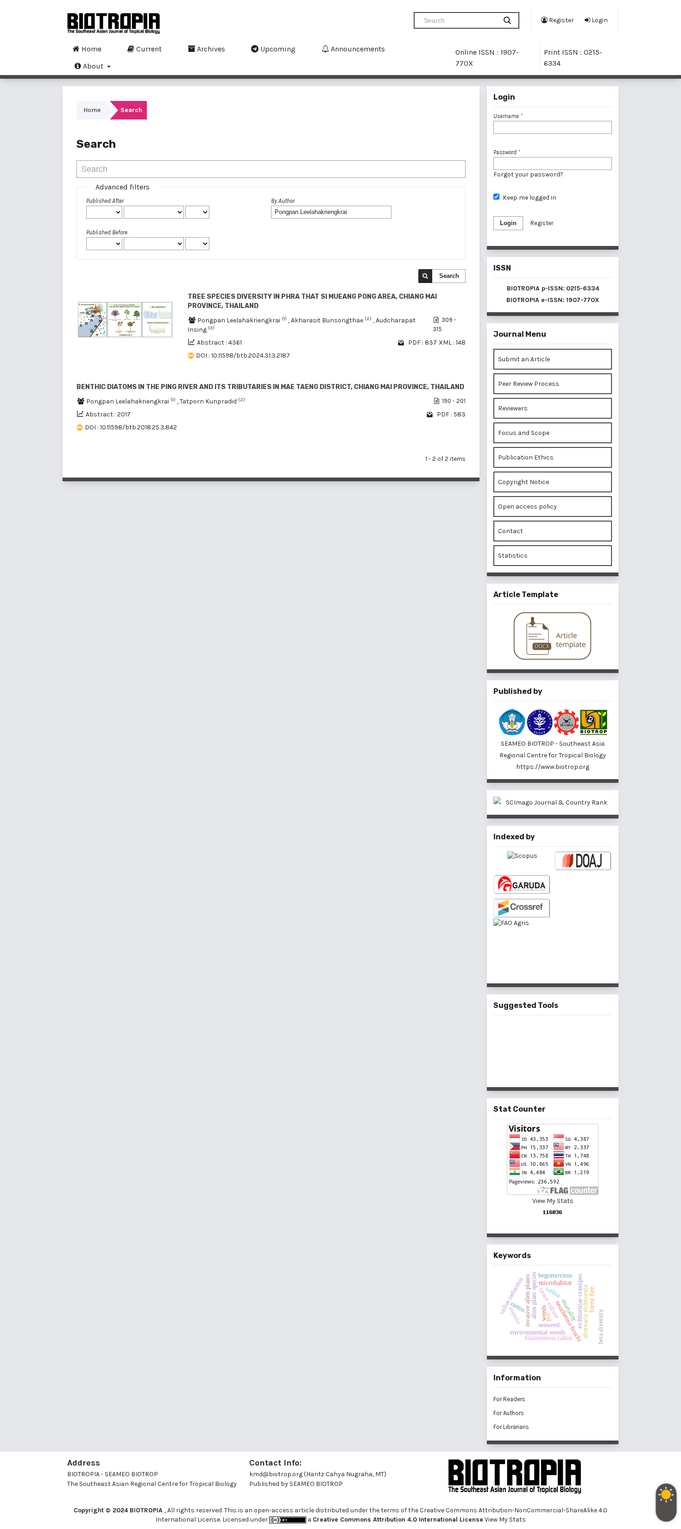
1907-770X (582, 300)
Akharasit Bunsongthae (332, 320)
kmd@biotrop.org (276, 1474)
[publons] (568, 1035)
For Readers (509, 1399)
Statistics (513, 556)
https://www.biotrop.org (552, 767)
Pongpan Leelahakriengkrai (242, 320)
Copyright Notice (523, 482)
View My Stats (553, 1201)
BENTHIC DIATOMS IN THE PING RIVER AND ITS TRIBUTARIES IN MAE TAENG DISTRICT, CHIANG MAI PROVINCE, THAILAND (270, 387)
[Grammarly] (538, 1066)
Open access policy (527, 506)
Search (449, 275)
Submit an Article (524, 359)
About (93, 66)
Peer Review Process (528, 384)
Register (561, 20)
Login (599, 20)
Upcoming (277, 48)
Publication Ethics (526, 457)
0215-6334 (582, 288)
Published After (105, 200)
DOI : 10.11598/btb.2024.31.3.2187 (243, 355)
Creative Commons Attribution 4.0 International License (398, 1519)
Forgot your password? (528, 174)
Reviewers (513, 408)
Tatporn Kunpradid (212, 401)
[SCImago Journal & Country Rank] (552, 802)
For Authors (508, 1412)
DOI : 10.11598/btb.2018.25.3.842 (131, 427)
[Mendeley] (538, 1035)
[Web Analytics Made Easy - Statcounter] (552, 1212)
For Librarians (511, 1426)
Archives (210, 48)
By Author (283, 200)
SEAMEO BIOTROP (317, 1484)
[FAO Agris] (522, 938)
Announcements (357, 48)
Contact (510, 531)
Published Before (106, 232)
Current (148, 48)
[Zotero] (568, 1066)
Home (90, 48)
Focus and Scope (523, 433)
